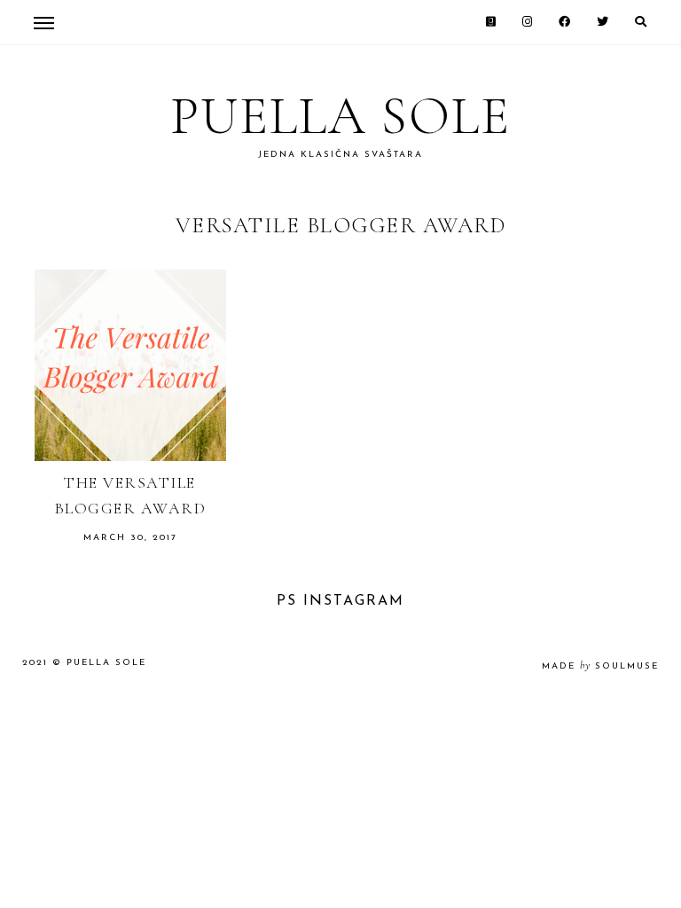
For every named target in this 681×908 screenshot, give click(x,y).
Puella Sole (340, 116)
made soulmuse (600, 666)
